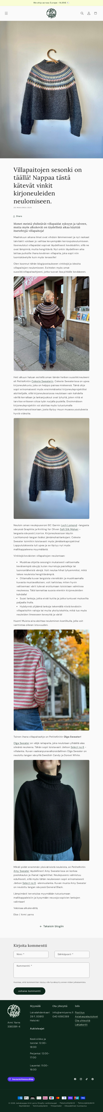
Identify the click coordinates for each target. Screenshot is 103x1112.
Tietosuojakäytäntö (86, 1103)
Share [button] (19, 216)
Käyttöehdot (24, 1106)
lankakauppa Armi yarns (27, 1103)
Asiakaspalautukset (86, 1016)
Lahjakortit (81, 1024)
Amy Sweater (21, 871)
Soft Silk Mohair (69, 529)
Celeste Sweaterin (42, 381)
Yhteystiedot (56, 1106)
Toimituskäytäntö (40, 1106)
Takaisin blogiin (53, 926)
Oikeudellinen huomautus (76, 1106)
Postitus (80, 1012)
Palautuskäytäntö (67, 1103)
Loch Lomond (69, 525)
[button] (6, 13)
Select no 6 (77, 747)
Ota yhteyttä (82, 1020)
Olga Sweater (21, 743)
